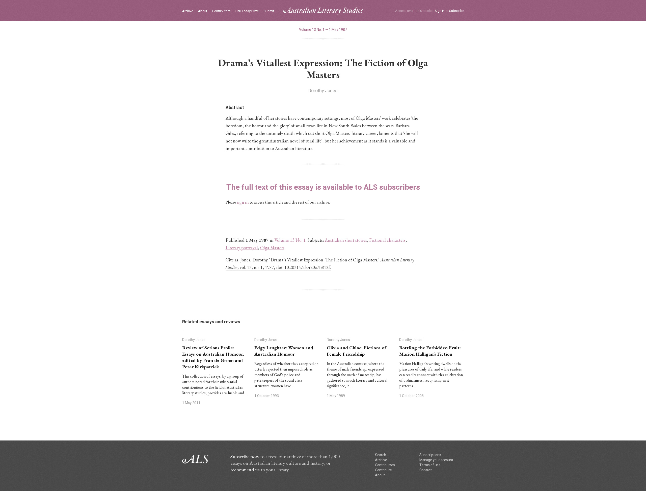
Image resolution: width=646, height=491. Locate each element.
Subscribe (456, 10)
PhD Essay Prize (247, 11)
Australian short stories (346, 240)
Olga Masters (272, 248)
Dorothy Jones (323, 90)
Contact (425, 470)
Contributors (221, 11)
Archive (187, 11)
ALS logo (323, 11)
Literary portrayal (242, 248)
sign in (243, 202)
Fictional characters (387, 240)
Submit (269, 11)
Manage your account (436, 460)
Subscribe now (244, 456)
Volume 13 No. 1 (290, 240)
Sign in (440, 10)
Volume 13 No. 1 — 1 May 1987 (323, 29)
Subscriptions (430, 455)
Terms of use (430, 465)
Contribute (383, 470)
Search (380, 455)
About (202, 11)
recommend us (245, 469)
